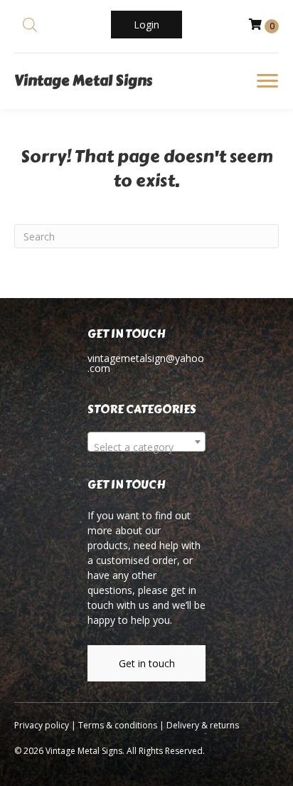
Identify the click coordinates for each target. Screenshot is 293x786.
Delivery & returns (202, 725)
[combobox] (146, 442)
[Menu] (267, 81)
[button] (146, 24)
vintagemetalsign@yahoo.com (145, 363)
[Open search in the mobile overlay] (30, 24)
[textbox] (146, 447)
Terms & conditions (117, 725)
